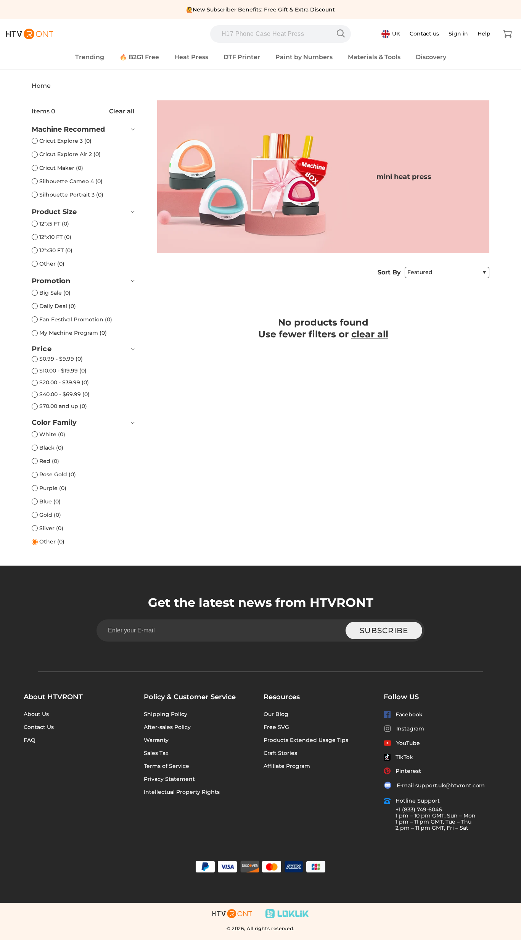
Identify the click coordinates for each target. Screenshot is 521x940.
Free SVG (276, 727)
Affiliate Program (287, 766)
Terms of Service (166, 766)
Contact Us (39, 727)
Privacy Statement (169, 779)
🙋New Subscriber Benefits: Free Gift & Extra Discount (260, 9)
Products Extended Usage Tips (306, 740)
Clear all (122, 111)
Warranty (156, 740)
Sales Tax (156, 753)
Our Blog (276, 714)
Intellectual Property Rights (182, 792)
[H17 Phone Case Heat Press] (342, 33)
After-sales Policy (167, 727)
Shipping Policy (165, 714)
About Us (36, 714)
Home (41, 85)
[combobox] (280, 34)
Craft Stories (280, 753)
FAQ (29, 740)
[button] (507, 34)
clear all (369, 334)
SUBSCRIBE (384, 630)
